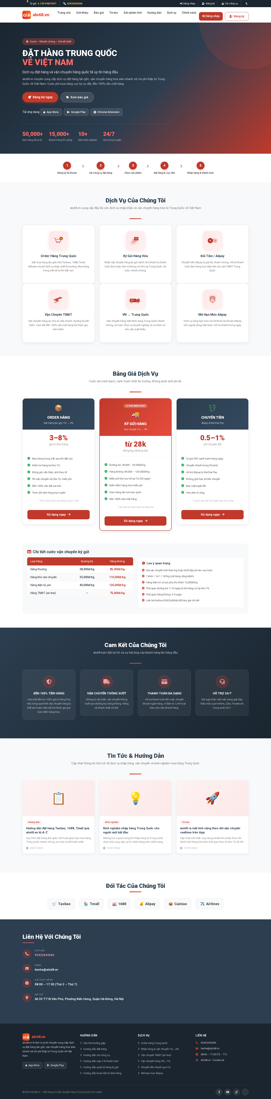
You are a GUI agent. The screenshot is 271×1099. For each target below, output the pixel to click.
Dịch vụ (171, 12)
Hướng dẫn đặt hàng (95, 1049)
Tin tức (113, 12)
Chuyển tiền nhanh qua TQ (155, 1067)
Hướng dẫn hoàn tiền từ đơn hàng (102, 1073)
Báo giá (99, 12)
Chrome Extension (108, 112)
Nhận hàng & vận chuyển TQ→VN (160, 1049)
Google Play (78, 112)
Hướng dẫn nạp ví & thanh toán (100, 1061)
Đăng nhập (189, 3)
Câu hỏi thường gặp (94, 1043)
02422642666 (74, 3)
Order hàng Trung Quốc (154, 1043)
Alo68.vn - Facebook (212, 1060)
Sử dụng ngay (57, 514)
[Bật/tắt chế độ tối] (247, 3)
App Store (53, 112)
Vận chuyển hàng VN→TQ (155, 1061)
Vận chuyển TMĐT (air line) (156, 1055)
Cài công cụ (231, 3)
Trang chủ (64, 12)
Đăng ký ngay (43, 97)
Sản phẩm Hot (133, 12)
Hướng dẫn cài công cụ (96, 1055)
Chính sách (189, 12)
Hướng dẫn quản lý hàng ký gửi (101, 1067)
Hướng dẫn (154, 12)
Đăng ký (210, 3)
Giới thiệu (82, 12)
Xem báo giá (79, 97)
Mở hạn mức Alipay (152, 1073)
